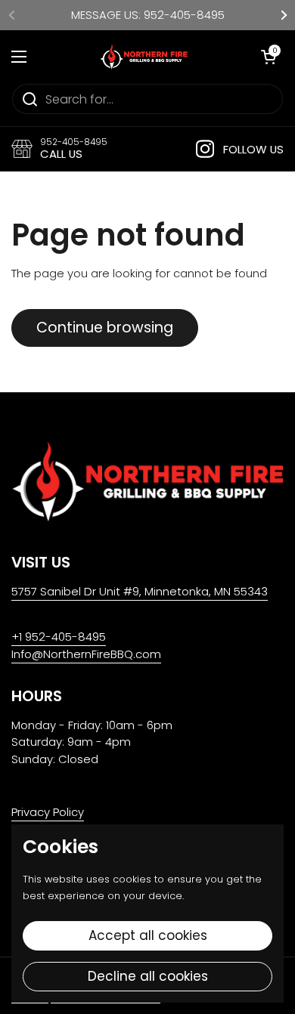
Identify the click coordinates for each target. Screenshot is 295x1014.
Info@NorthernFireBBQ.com (86, 654)
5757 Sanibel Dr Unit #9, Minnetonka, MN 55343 (139, 591)
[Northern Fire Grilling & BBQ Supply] (143, 57)
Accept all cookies (147, 935)
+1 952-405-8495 (58, 637)
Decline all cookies (148, 976)
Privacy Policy (47, 812)
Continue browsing (104, 327)
